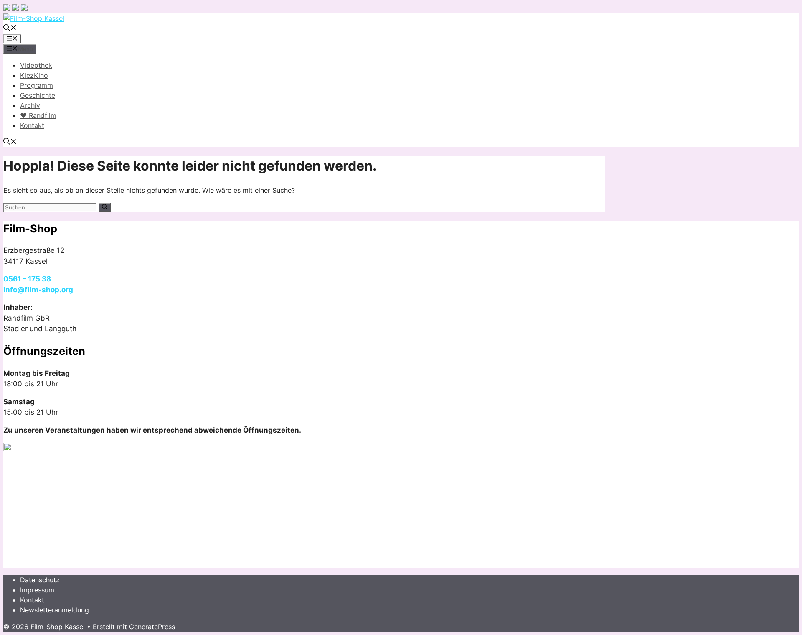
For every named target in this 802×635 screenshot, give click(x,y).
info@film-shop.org (38, 290)
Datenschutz (40, 580)
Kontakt (32, 125)
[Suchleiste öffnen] (10, 28)
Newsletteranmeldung (54, 610)
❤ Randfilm (38, 115)
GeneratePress (152, 626)
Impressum (37, 590)
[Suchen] (105, 207)
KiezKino (34, 75)
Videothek (36, 65)
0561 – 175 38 (27, 279)
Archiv (30, 105)
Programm (36, 85)
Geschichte (37, 95)
